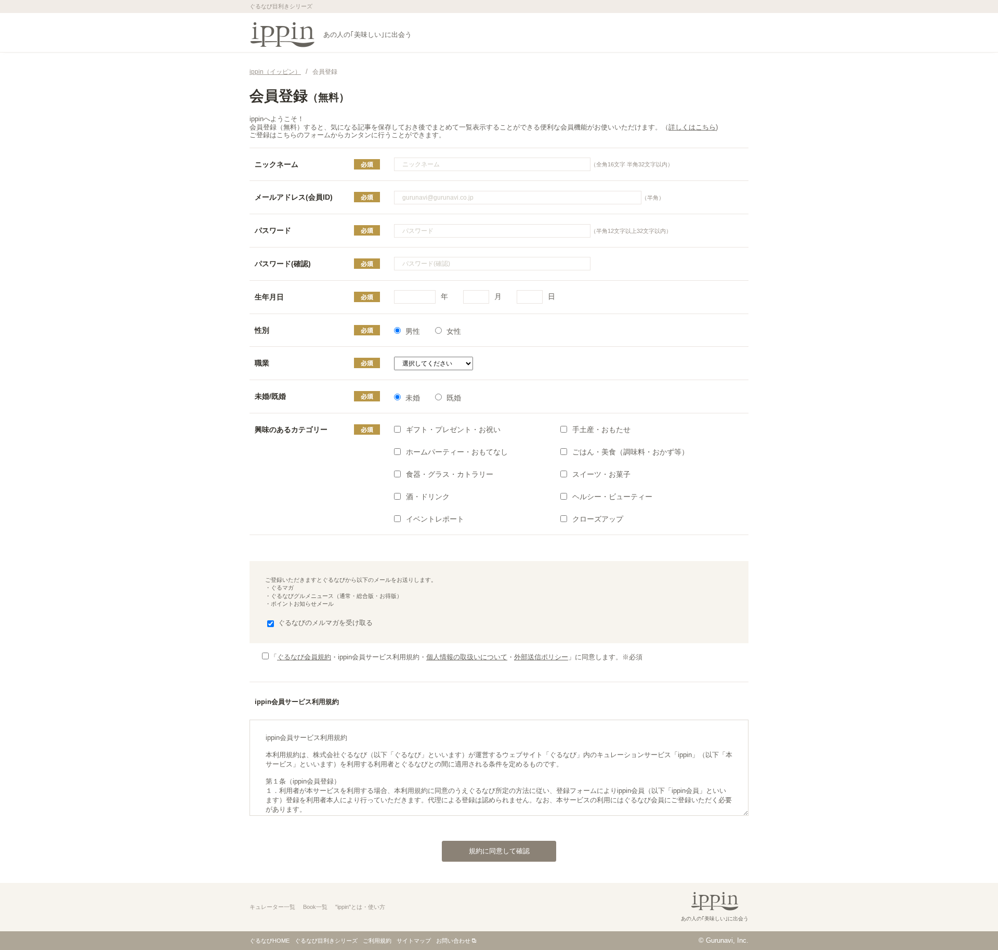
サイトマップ (414, 941)
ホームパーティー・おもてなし (457, 452)
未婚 (412, 398)
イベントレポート (435, 519)
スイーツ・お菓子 (601, 474)
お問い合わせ (453, 941)
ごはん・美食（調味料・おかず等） (630, 452)
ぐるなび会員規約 (304, 657)
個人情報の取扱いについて (466, 657)
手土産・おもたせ (601, 429)
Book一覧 (315, 907)
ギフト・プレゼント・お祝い (453, 429)
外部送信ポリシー (541, 657)
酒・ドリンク (428, 496)
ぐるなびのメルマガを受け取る (325, 623)
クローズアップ (597, 519)
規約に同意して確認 (499, 851)
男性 (412, 331)
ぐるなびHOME (270, 941)
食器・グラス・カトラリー (449, 474)
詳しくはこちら (692, 127)
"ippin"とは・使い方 (360, 907)
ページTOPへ (969, 921)
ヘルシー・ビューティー (612, 496)
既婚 (454, 398)
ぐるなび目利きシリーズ (326, 941)
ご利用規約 (377, 941)
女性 (454, 331)
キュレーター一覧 (272, 907)
